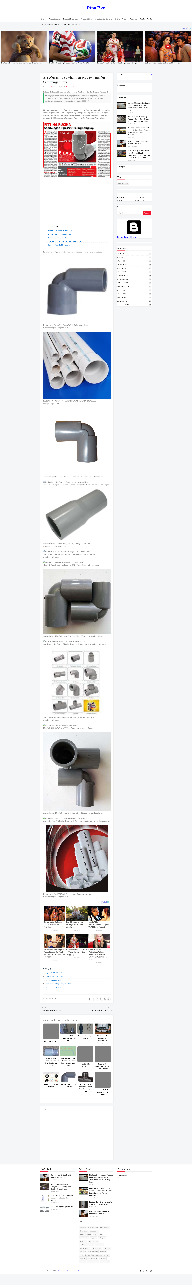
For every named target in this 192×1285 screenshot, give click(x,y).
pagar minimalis (84, 1248)
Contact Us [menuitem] (144, 19)
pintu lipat (83, 1251)
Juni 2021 (134, 253)
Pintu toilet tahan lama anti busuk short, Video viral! (100, 1203)
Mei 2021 (134, 257)
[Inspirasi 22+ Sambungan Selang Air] (68, 1029)
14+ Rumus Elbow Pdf (51, 1041)
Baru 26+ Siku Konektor (85, 1065)
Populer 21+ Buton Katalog (51, 1085)
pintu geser (107, 1248)
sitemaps (120, 200)
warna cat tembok (93, 1262)
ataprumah (48, 87)
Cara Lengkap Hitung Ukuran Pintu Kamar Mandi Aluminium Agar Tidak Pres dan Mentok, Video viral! (139, 154)
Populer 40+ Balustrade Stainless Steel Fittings (102, 1066)
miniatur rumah (93, 1241)
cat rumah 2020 (93, 1227)
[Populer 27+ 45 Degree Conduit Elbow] (103, 1080)
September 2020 (134, 286)
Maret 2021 (134, 264)
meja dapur (83, 1241)
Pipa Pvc (96, 8)
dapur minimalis (123, 183)
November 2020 (134, 279)
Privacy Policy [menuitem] (121, 19)
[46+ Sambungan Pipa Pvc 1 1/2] (68, 1077)
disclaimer (120, 197)
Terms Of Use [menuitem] (86, 19)
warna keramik (105, 1262)
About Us (70, 1271)
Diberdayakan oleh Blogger (126, 237)
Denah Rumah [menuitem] (54, 19)
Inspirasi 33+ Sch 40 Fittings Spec (60, 230)
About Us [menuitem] (133, 19)
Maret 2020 (134, 294)
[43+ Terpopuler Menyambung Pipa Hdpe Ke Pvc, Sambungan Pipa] (103, 1029)
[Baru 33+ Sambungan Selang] (85, 1029)
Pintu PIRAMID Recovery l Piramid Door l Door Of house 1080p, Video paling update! (139, 119)
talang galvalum (92, 1258)
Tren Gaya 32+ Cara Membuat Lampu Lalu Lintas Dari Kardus (62, 1197)
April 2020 (134, 290)
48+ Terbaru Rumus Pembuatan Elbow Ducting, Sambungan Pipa (68, 1061)
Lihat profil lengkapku (123, 1178)
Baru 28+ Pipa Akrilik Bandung (59, 245)
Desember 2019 (134, 305)
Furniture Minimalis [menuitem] (50, 24)
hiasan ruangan (97, 1234)
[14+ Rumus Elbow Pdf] (51, 1031)
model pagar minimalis (86, 1245)
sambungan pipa (50, 998)
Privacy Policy (62, 1271)
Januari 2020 (134, 301)
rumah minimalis (85, 1255)
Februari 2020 (134, 297)
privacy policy (139, 197)
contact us (138, 195)
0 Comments (70, 87)
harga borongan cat (85, 1234)
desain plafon (84, 1231)
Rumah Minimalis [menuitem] (70, 19)
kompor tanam (84, 1238)
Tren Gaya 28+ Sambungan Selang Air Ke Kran (64, 241)
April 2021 (134, 261)
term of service (139, 200)
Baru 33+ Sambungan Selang (58, 238)
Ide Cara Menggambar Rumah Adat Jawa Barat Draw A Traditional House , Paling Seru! (139, 106)
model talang (99, 1245)
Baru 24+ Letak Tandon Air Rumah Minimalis (138, 142)
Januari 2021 (134, 272)
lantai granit (102, 1238)
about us (120, 195)
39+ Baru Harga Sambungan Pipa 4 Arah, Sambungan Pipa (85, 1087)
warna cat (83, 1262)
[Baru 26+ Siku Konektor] (85, 1054)
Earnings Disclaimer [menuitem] (103, 19)
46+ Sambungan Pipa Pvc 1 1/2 (68, 1085)
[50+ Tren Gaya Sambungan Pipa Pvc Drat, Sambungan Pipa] (51, 1051)
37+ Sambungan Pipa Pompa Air (59, 234)
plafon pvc (103, 1251)
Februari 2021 (134, 268)
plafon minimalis (93, 1251)
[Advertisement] (77, 204)
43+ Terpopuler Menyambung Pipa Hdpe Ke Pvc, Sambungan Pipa (102, 1039)
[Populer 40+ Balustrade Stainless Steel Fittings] (103, 1054)
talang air (106, 1255)
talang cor (83, 1258)
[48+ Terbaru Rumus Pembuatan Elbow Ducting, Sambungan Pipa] (68, 1051)
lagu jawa (93, 1238)
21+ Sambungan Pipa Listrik (62, 1207)
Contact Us (76, 1271)
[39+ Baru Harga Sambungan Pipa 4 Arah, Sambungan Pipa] (85, 1077)
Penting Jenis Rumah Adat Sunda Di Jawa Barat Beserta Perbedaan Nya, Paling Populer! (139, 131)
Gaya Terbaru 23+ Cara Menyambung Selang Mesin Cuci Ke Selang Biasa (62, 1186)
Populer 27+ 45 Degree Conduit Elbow (103, 1092)
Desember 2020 (134, 275)
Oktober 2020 (134, 283)
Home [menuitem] (42, 19)
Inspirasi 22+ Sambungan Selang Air (68, 1038)
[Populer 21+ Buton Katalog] (51, 1077)
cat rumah (83, 1227)
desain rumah (94, 1231)
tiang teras (102, 1258)
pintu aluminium (96, 1248)
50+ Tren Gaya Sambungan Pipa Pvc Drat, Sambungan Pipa (51, 1061)
